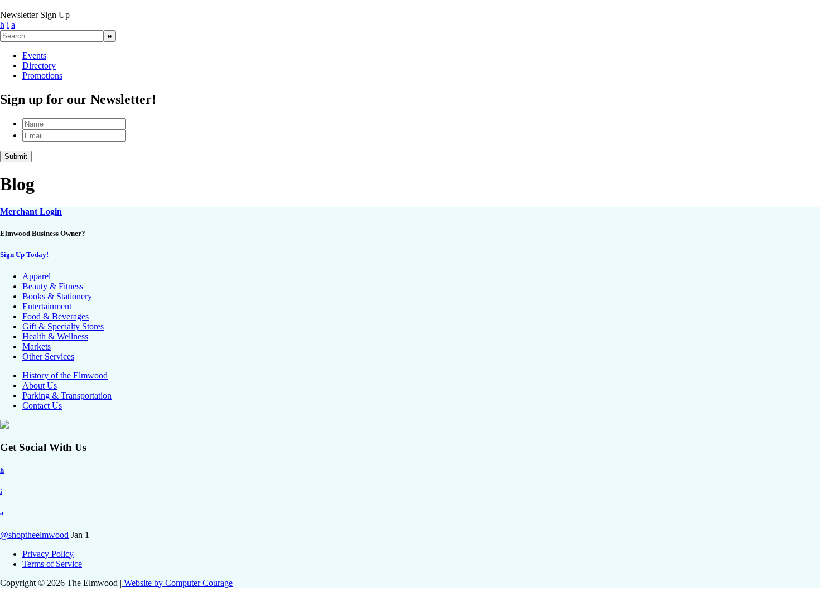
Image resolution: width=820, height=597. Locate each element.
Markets (36, 346)
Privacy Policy (48, 554)
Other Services (48, 356)
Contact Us (42, 405)
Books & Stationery (57, 296)
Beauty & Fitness (52, 286)
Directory (39, 65)
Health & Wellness (55, 336)
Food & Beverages (55, 316)
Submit (15, 156)
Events (34, 55)
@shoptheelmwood (34, 535)
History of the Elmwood (65, 375)
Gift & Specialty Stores (63, 326)
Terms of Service (52, 564)
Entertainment (46, 306)
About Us (39, 385)
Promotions (42, 75)
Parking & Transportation (67, 395)
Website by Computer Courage (177, 583)
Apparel (36, 276)
